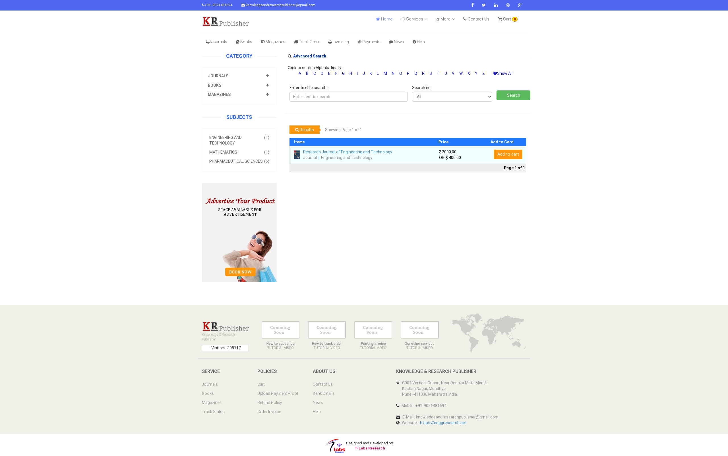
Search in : (421, 87)
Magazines (275, 42)
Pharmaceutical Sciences (239, 161)
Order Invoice (269, 411)
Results (306, 129)
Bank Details (324, 393)
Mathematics (239, 152)
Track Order (309, 42)
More (444, 19)
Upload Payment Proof (277, 393)
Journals (219, 42)
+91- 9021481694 (218, 5)
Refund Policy (269, 402)
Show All (504, 73)
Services (414, 19)
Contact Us (478, 19)
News (399, 42)
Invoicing (341, 42)
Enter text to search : (308, 87)
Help (421, 42)
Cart (509, 19)
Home (386, 19)
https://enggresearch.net (443, 422)
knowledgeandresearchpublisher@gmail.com (280, 5)
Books (246, 42)
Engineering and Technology (239, 140)
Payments (371, 42)
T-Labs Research (370, 448)
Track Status (213, 411)
